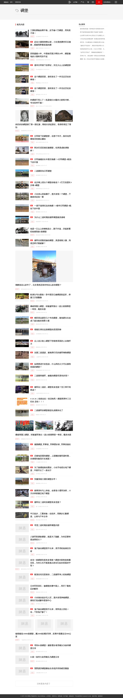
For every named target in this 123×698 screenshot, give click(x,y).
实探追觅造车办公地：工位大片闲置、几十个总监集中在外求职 (94, 49)
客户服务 (65, 696)
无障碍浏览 (18, 2)
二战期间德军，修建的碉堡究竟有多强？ (51, 376)
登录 (99, 2)
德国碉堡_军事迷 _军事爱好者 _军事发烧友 (52, 444)
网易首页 (6, 2)
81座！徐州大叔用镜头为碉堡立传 (44, 657)
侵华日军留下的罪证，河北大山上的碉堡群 (52, 65)
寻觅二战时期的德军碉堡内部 (46, 525)
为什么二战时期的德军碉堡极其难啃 (49, 217)
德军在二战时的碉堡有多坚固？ (47, 502)
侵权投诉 (100, 696)
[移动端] (69, 2)
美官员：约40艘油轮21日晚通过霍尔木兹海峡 (93, 42)
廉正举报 (94, 696)
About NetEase (41, 696)
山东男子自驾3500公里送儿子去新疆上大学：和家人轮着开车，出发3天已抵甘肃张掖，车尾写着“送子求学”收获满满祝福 (94, 35)
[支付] (88, 2)
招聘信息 (60, 696)
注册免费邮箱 (106, 2)
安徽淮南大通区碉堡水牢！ (45, 479)
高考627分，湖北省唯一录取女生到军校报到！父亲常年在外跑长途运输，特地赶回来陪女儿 (94, 55)
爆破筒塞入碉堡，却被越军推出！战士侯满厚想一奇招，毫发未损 (43, 435)
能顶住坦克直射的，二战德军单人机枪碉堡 (52, 574)
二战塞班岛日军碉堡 (43, 171)
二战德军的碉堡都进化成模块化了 (48, 410)
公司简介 (48, 696)
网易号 (32, 36)
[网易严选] (82, 2)
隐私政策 (71, 696)
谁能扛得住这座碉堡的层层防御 (47, 329)
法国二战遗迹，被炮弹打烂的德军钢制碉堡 (52, 352)
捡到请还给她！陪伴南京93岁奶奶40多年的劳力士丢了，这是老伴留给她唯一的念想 (94, 29)
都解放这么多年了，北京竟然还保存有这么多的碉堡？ (38, 285)
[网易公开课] (75, 2)
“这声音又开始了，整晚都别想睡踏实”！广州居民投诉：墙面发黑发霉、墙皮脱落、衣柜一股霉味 (94, 52)
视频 (32, 48)
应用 (11, 2)
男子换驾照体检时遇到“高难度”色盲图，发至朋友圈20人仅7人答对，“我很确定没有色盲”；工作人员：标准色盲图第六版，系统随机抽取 (94, 32)
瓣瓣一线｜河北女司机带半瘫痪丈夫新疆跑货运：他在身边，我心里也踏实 (94, 59)
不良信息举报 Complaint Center (83, 696)
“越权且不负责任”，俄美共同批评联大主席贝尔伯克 (94, 45)
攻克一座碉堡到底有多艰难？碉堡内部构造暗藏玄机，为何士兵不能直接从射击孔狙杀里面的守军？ (50, 563)
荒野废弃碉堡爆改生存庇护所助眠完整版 (51, 668)
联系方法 (54, 696)
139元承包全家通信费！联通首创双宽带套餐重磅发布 (94, 39)
